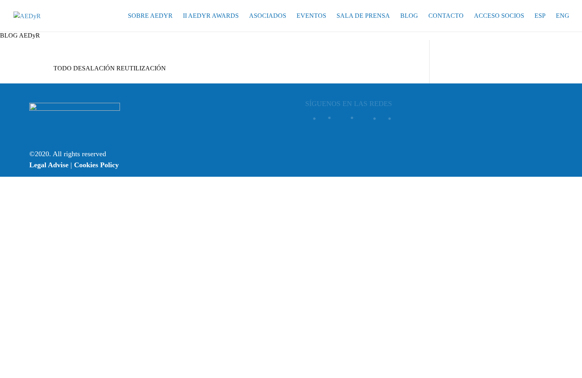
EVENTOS (311, 16)
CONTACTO (446, 16)
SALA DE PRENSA (363, 16)
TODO (62, 68)
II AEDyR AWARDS (211, 16)
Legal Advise (48, 165)
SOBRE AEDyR (150, 16)
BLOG (409, 16)
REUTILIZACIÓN (141, 68)
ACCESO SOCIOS (499, 16)
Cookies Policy (96, 165)
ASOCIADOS (267, 16)
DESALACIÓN (94, 68)
